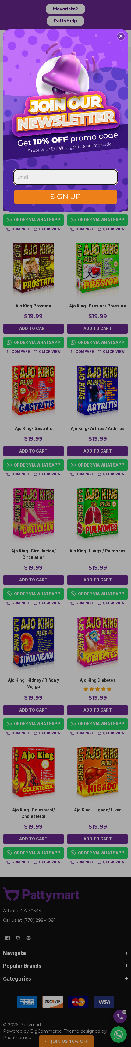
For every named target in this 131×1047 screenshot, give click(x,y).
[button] (121, 36)
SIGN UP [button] (66, 196)
